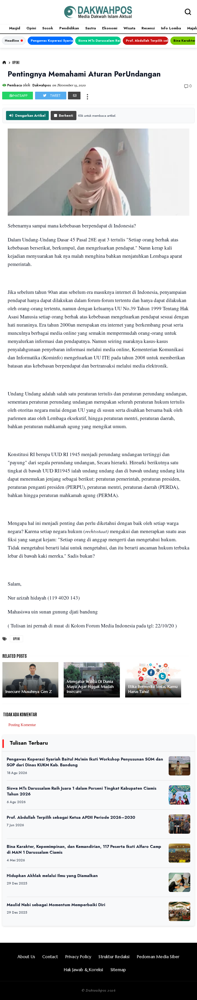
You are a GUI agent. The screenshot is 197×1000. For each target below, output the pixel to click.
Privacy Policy (78, 956)
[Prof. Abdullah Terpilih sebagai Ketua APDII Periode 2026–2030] (179, 824)
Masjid (14, 28)
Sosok (47, 28)
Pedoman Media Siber (158, 956)
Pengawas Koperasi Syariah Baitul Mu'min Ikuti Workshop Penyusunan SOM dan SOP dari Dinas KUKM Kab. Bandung (52, 40)
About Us (26, 956)
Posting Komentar (22, 725)
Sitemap (118, 969)
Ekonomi (109, 28)
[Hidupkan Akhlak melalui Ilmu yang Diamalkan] (179, 882)
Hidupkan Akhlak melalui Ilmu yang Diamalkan (52, 875)
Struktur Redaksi (113, 956)
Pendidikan (69, 28)
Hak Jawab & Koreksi (83, 969)
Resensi (148, 28)
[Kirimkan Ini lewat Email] (74, 95)
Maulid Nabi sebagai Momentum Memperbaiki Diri (56, 905)
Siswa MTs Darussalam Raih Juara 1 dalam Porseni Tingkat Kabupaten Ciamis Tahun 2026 (99, 40)
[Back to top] (185, 988)
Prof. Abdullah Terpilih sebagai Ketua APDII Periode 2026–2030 (147, 40)
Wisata (129, 28)
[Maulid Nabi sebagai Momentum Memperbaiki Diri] (179, 911)
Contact (50, 956)
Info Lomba (171, 28)
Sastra (90, 28)
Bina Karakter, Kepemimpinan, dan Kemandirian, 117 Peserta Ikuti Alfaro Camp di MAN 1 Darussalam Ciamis (84, 849)
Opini (31, 28)
